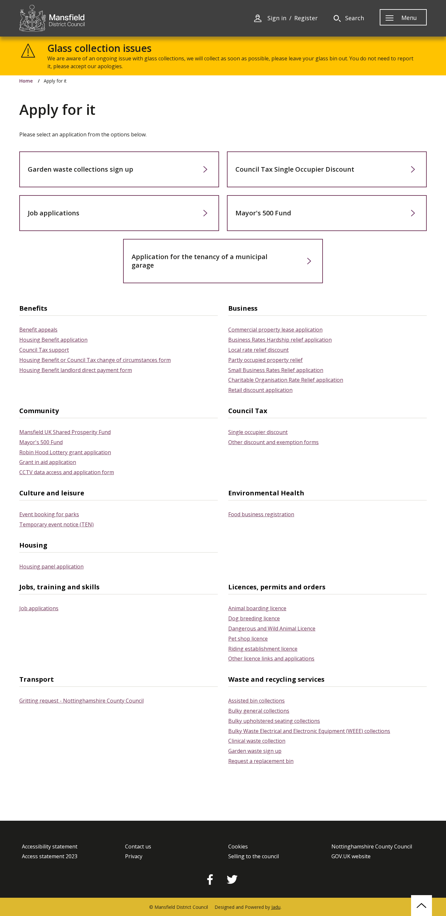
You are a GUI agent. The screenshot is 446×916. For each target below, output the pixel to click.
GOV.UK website (351, 856)
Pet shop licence (248, 638)
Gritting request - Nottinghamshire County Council (81, 700)
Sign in (276, 18)
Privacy (133, 856)
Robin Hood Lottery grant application (65, 452)
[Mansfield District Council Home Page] (52, 18)
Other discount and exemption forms (273, 442)
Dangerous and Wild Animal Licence (271, 628)
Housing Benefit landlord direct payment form (75, 370)
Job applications (38, 608)
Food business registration (261, 514)
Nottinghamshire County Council (371, 846)
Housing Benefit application (53, 339)
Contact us (138, 846)
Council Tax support (44, 349)
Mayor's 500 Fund (41, 442)
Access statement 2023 (49, 856)
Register (306, 18)
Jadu (275, 907)
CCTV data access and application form (66, 472)
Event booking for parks (49, 514)
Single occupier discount (258, 432)
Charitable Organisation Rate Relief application (285, 379)
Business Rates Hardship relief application (280, 339)
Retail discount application (260, 390)
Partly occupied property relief (265, 360)
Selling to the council (253, 856)
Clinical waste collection (256, 740)
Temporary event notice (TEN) (56, 524)
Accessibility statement (49, 846)
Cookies (238, 846)
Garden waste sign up (254, 750)
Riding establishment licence (262, 648)
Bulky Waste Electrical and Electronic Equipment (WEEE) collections (309, 731)
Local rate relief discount (258, 349)
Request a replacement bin (261, 761)
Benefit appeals (38, 329)
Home (26, 81)
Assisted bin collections (256, 700)
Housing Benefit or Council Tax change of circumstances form (95, 360)
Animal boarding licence (257, 608)
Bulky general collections (258, 710)
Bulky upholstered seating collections (274, 720)
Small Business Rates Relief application (275, 370)
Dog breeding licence (254, 618)
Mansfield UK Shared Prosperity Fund (65, 432)
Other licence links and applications (271, 658)
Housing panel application (51, 566)
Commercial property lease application (275, 329)
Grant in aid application (47, 462)
